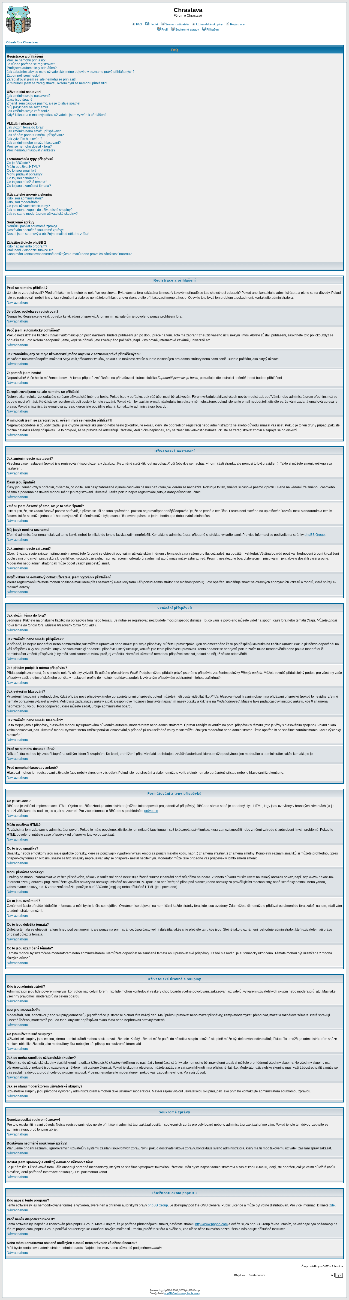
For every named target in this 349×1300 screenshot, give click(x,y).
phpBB (166, 1290)
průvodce (151, 811)
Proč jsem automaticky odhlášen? (32, 68)
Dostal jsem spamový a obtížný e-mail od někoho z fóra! (48, 234)
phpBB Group (315, 535)
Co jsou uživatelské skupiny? (28, 206)
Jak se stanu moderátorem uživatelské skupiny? (42, 214)
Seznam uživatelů (177, 24)
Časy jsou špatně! (20, 99)
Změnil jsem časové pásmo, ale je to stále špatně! (43, 103)
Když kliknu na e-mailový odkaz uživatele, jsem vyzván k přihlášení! (56, 115)
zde (332, 1205)
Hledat (153, 24)
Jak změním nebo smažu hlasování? (34, 143)
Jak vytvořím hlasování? (24, 139)
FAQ (139, 24)
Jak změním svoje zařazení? (28, 111)
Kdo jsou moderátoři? (23, 202)
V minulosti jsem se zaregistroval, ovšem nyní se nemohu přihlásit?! (57, 83)
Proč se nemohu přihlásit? (26, 60)
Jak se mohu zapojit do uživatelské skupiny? (40, 210)
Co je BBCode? (18, 163)
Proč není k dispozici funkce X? (30, 250)
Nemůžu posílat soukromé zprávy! (32, 226)
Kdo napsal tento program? (27, 246)
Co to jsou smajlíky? (22, 170)
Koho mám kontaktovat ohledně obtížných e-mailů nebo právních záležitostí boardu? (69, 254)
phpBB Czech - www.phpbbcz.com (182, 1293)
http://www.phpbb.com (211, 1224)
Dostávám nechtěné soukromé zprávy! (35, 230)
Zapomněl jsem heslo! (23, 75)
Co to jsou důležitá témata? (27, 182)
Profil (164, 29)
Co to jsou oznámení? (23, 178)
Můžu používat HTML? (23, 167)
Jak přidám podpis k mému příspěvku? (35, 135)
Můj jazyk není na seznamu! (27, 107)
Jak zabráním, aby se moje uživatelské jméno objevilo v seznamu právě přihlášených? (70, 72)
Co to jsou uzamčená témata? (29, 186)
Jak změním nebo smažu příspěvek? (34, 131)
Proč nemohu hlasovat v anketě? (31, 150)
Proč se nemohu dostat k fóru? (29, 146)
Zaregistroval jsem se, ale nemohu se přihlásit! (41, 79)
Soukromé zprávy (187, 29)
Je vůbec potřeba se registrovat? (31, 64)
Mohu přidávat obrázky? (25, 174)
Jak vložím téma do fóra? (25, 127)
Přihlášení (212, 29)
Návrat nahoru (17, 302)
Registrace (237, 24)
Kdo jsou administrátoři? (25, 198)
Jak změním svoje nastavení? (28, 96)
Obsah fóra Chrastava (22, 42)
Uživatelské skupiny (209, 24)
